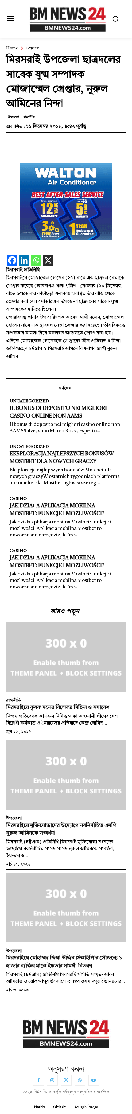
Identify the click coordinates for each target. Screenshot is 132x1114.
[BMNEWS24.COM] (67, 18)
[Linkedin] (24, 260)
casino (18, 499)
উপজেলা (33, 48)
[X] (48, 260)
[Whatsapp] (36, 260)
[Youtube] (93, 1080)
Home (12, 48)
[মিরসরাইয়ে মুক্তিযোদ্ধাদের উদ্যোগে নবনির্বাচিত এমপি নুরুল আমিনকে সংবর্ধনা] (66, 775)
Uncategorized (29, 401)
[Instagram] (52, 1080)
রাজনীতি (28, 117)
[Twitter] (66, 1080)
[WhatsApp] (80, 1080)
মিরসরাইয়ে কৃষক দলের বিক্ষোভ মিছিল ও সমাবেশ (58, 707)
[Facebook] (12, 260)
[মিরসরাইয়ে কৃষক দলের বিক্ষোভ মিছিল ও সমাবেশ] (66, 657)
